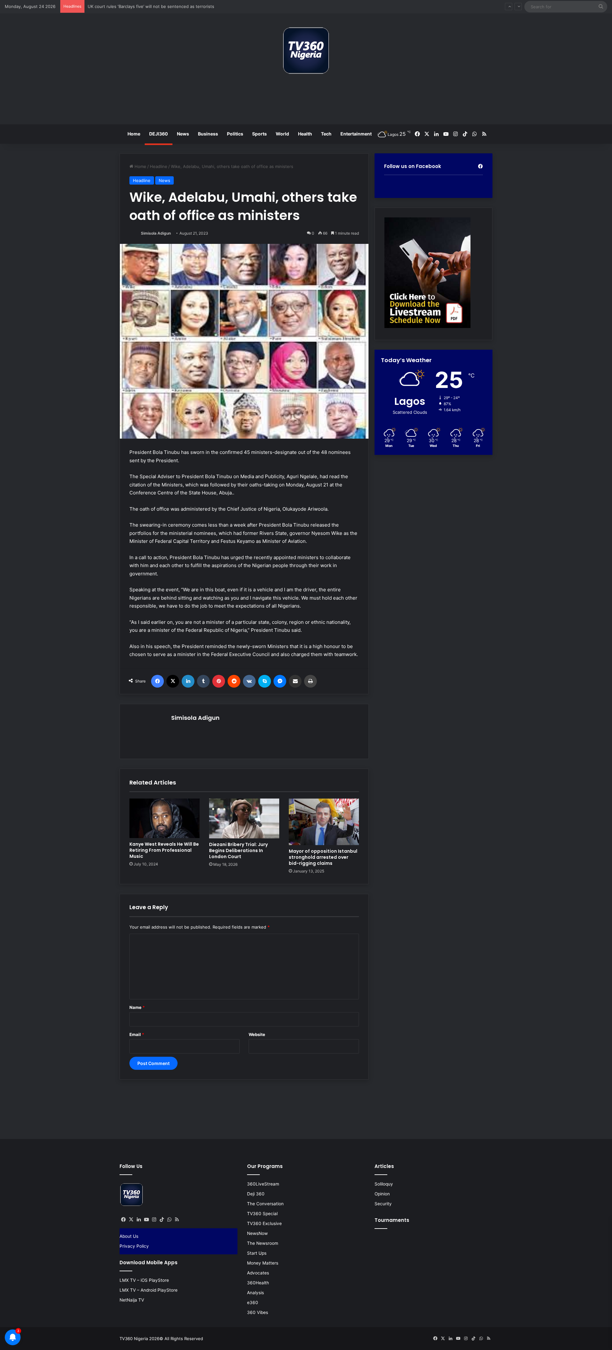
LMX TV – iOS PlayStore (144, 1280)
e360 (252, 1302)
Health (305, 133)
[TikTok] (161, 1219)
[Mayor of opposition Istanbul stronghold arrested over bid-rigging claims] (324, 822)
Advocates (258, 1272)
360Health (258, 1282)
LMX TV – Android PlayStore (149, 1290)
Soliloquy (384, 1183)
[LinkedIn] (188, 681)
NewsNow (257, 1233)
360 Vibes (257, 1312)
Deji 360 (256, 1193)
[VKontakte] (249, 681)
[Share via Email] (295, 681)
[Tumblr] (203, 681)
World (282, 133)
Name (137, 1007)
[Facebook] (157, 681)
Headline (158, 166)
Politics (235, 133)
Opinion (382, 1193)
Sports (259, 133)
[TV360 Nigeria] (306, 50)
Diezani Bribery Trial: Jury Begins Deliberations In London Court (238, 850)
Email (136, 1034)
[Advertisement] (306, 101)
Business (208, 133)
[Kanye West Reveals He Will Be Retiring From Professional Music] (164, 818)
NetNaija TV (132, 1300)
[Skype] (264, 681)
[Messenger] (279, 681)
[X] (172, 681)
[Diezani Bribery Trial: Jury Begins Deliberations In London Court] (244, 818)
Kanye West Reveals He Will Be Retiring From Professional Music (164, 850)
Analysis (255, 1292)
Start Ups (256, 1253)
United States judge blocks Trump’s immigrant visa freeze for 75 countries (161, 6)
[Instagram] (154, 1219)
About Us (129, 1236)
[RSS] (177, 1219)
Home (133, 133)
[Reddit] (234, 681)
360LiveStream (263, 1183)
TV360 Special (262, 1213)
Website (257, 1034)
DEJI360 (158, 133)
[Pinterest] (218, 681)
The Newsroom (262, 1243)
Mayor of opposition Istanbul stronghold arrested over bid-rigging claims (323, 857)
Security (383, 1203)
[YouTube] (146, 1219)
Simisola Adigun (156, 233)
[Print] (310, 681)
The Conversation (265, 1203)
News (183, 133)
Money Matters (262, 1263)
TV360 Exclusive (264, 1223)
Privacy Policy (134, 1246)
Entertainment (356, 133)
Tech (326, 133)
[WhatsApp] (169, 1219)
